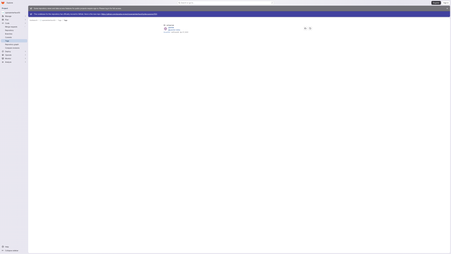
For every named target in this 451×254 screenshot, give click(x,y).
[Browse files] (305, 28)
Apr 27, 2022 (184, 32)
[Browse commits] (310, 28)
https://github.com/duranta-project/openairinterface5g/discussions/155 (129, 14)
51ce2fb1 (167, 32)
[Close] (447, 8)
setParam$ (175, 32)
